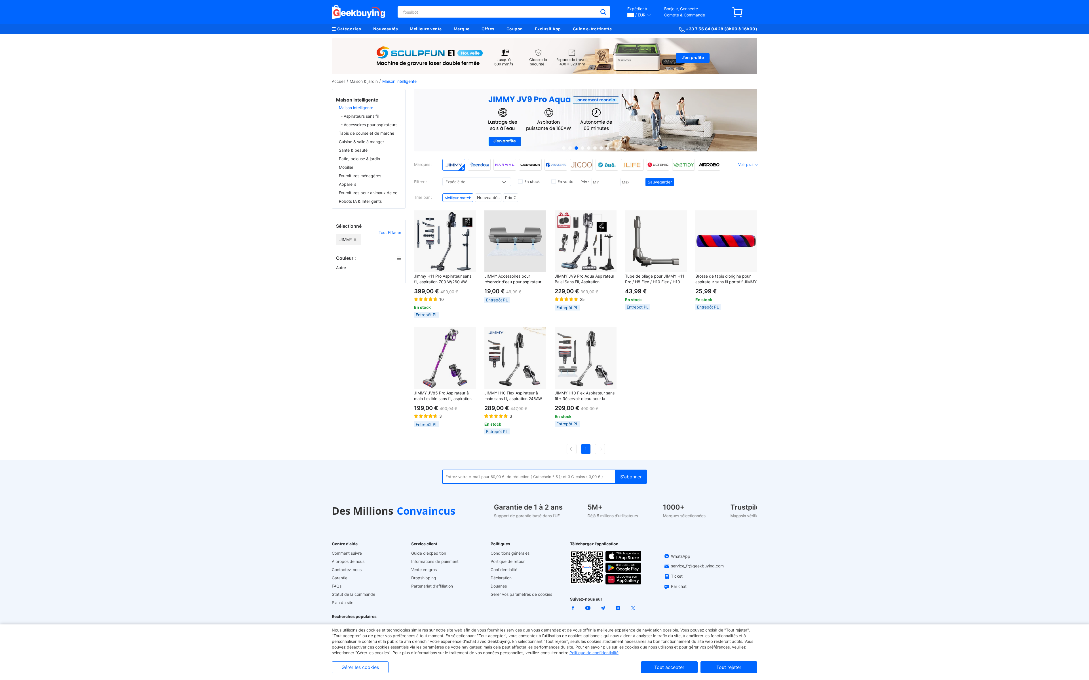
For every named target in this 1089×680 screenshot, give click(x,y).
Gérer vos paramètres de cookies (521, 594)
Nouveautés (385, 28)
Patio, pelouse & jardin (359, 158)
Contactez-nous (347, 569)
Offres (488, 28)
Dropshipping (423, 577)
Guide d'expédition (428, 553)
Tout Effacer (390, 232)
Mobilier (346, 167)
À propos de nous (348, 561)
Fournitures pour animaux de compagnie (370, 192)
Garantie (339, 577)
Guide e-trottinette (592, 28)
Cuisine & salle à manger (361, 141)
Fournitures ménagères (360, 175)
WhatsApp (680, 556)
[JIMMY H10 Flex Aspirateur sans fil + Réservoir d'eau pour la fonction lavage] (586, 358)
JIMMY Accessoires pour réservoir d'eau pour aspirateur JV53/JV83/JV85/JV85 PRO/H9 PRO (513, 279)
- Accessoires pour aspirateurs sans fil (371, 124)
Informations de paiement (435, 561)
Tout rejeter (728, 667)
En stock (532, 181)
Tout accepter (669, 667)
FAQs (336, 586)
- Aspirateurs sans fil (360, 116)
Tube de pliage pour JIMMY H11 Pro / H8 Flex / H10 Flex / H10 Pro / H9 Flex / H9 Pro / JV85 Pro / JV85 (656, 279)
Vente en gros (424, 569)
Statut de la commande (353, 594)
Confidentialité (504, 569)
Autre (341, 267)
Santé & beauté (353, 150)
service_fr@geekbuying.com (697, 565)
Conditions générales (510, 553)
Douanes (499, 586)
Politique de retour (508, 561)
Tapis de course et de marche (366, 133)
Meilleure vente (426, 28)
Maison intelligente (356, 107)
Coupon (514, 28)
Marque (462, 28)
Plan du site (342, 602)
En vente (565, 181)
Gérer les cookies (360, 667)
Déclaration (501, 577)
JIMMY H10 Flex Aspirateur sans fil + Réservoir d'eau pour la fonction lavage (585, 396)
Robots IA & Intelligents (360, 201)
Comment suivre (347, 553)
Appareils (347, 184)
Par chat (679, 586)
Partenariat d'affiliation (432, 586)
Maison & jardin (364, 81)
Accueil (338, 81)
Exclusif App (548, 28)
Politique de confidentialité (594, 652)
